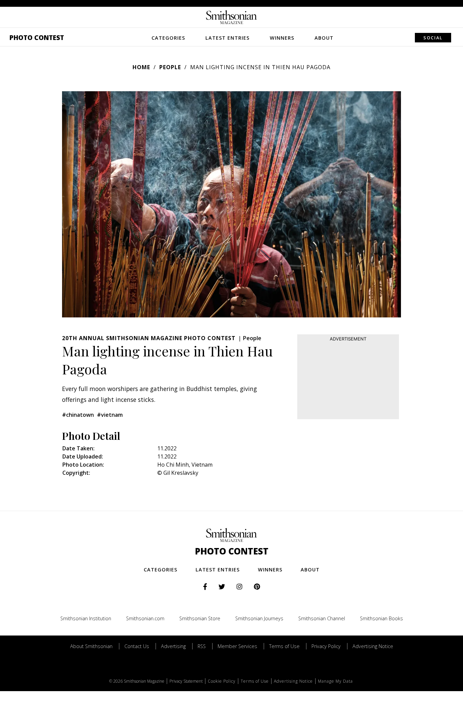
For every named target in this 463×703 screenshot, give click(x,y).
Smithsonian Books (381, 618)
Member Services (237, 646)
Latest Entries (227, 38)
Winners (282, 38)
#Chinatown (78, 414)
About (324, 38)
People (170, 67)
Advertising (173, 646)
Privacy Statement (186, 681)
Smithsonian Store (199, 618)
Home (141, 67)
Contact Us (136, 646)
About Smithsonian (91, 646)
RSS (202, 646)
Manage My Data (335, 681)
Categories (168, 38)
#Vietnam (110, 414)
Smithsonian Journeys (259, 618)
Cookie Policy (222, 681)
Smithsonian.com (145, 618)
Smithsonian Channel (321, 618)
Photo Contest (36, 37)
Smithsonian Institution (85, 618)
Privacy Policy (326, 646)
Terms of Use (284, 646)
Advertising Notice (373, 646)
